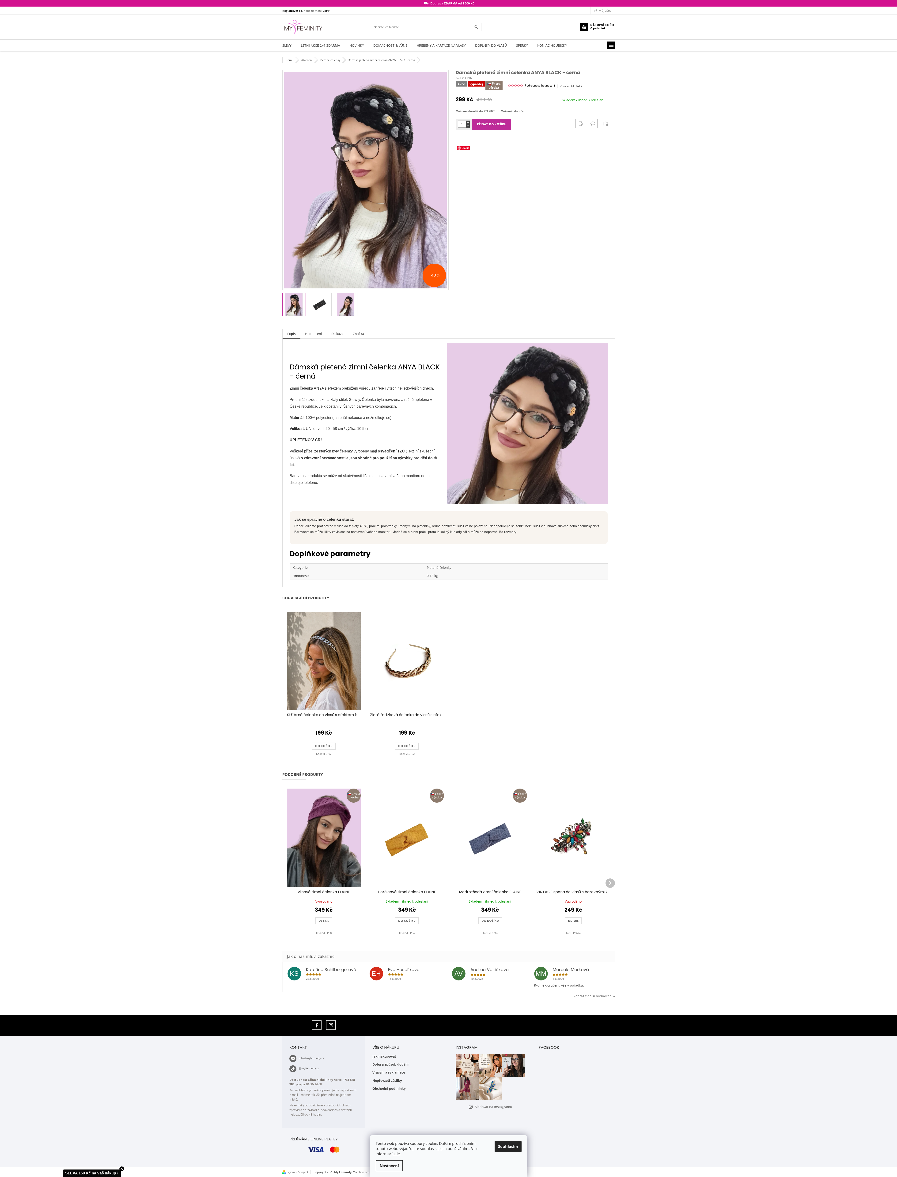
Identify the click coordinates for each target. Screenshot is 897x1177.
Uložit (465, 148)
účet (325, 11)
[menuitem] (287, 45)
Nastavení (389, 1165)
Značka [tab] (358, 333)
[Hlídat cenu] (605, 123)
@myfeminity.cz (309, 1068)
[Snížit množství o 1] (468, 126)
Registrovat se (292, 11)
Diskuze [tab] (337, 333)
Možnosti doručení (513, 111)
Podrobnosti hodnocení (540, 85)
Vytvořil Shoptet (298, 1172)
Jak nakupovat (384, 1056)
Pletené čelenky (439, 567)
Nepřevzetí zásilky (387, 1080)
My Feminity (317, 1025)
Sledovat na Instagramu (493, 1107)
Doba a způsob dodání (390, 1064)
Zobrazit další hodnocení (593, 996)
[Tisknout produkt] (580, 123)
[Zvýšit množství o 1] (468, 122)
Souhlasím (508, 1146)
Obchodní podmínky (389, 1088)
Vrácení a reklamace (388, 1072)
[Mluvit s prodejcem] (593, 123)
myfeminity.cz (331, 1025)
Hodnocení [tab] (313, 333)
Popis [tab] (291, 333)
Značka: (571, 86)
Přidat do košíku (491, 124)
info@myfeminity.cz (311, 1058)
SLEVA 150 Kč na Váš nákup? (91, 1173)
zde (397, 1153)
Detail (323, 921)
